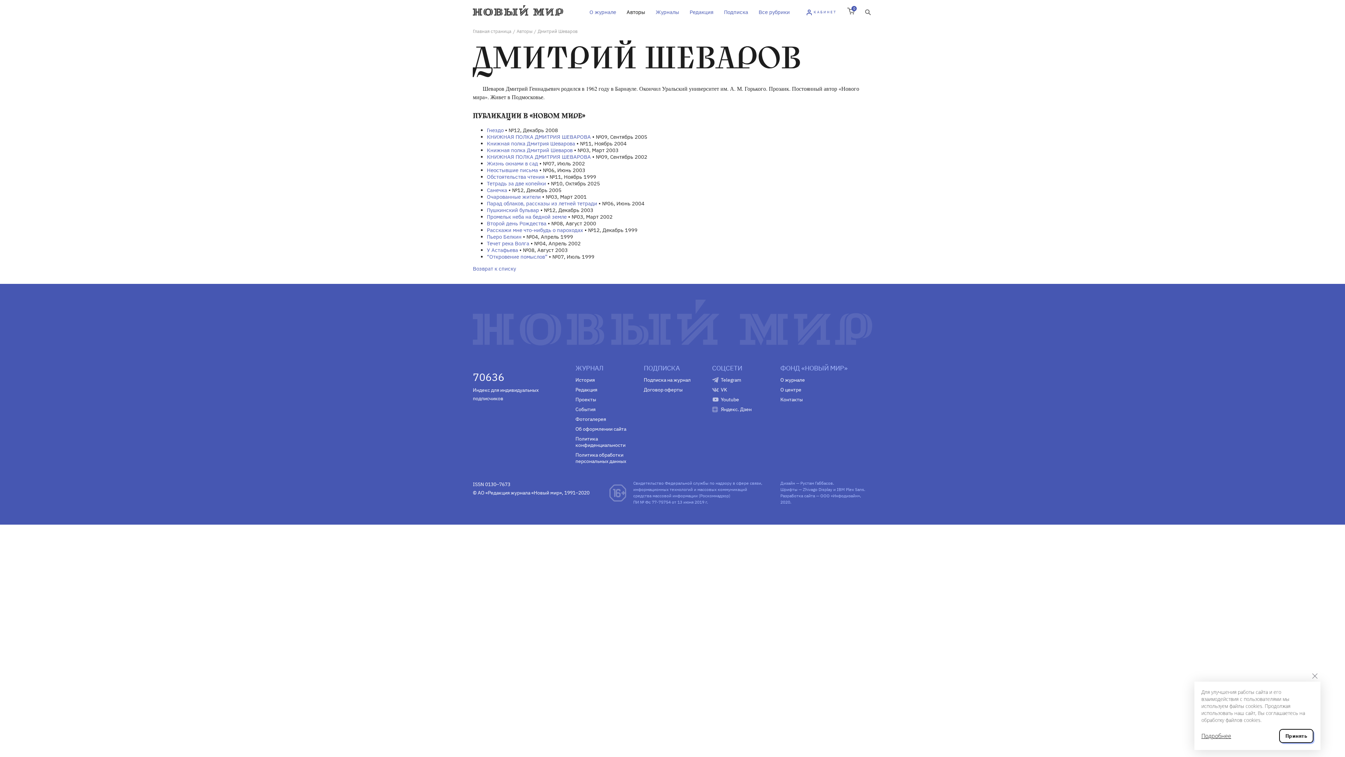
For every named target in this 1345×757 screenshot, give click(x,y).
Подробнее (1216, 735)
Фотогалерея (590, 419)
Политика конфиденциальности (600, 442)
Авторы (636, 12)
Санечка (497, 190)
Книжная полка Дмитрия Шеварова (531, 143)
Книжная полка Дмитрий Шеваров (530, 150)
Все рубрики (774, 12)
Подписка (736, 12)
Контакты (791, 399)
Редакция (701, 12)
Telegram (731, 380)
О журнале (602, 12)
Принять (1296, 736)
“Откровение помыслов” (517, 256)
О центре (790, 390)
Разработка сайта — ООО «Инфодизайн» (820, 495)
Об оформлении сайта (600, 429)
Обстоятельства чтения (516, 176)
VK (724, 390)
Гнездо (495, 130)
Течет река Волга (508, 243)
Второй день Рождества (516, 223)
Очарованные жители (514, 196)
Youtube (730, 399)
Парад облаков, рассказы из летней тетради (542, 203)
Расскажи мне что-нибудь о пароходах (535, 230)
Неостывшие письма (512, 170)
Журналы (667, 12)
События (585, 409)
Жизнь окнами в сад (512, 163)
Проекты (585, 399)
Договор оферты (663, 390)
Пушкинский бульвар (513, 210)
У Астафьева (502, 250)
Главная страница (492, 31)
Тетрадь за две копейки (516, 183)
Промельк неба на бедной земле (527, 216)
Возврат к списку (494, 268)
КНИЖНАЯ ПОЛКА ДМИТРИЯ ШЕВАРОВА (539, 137)
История (585, 380)
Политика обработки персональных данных (600, 458)
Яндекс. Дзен (736, 409)
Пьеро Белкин (504, 236)
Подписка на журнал (667, 380)
